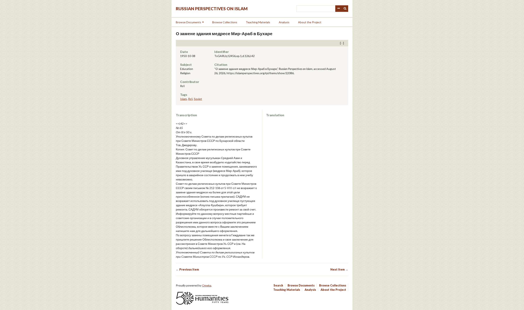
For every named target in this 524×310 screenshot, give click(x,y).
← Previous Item (187, 269)
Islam (183, 99)
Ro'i (190, 99)
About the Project (309, 22)
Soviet (198, 99)
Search (345, 8)
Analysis (284, 22)
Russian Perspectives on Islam (212, 8)
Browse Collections (224, 22)
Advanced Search (338, 8)
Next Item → (339, 269)
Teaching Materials (258, 22)
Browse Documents (188, 22)
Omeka (206, 285)
